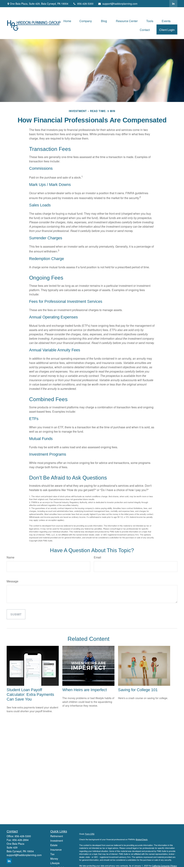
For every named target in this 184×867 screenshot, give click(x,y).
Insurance (56, 849)
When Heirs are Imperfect (84, 690)
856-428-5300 (85, 3)
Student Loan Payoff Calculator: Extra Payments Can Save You (30, 694)
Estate (54, 845)
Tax (52, 854)
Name (10, 557)
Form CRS (89, 833)
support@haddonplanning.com (119, 3)
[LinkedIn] (173, 3)
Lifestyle (55, 863)
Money (54, 858)
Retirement (56, 836)
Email (97, 557)
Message (12, 581)
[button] (67, 20)
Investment (56, 840)
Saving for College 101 (138, 690)
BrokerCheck (142, 839)
